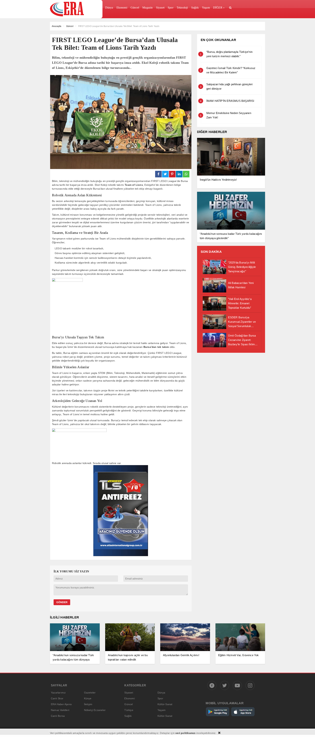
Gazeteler (90, 692)
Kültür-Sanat (165, 704)
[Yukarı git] (307, 729)
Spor (160, 698)
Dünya (161, 692)
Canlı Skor (57, 698)
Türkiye (128, 710)
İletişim (88, 704)
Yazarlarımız (58, 692)
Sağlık (128, 715)
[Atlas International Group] (120, 555)
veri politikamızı (185, 733)
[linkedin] (179, 174)
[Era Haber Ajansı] (75, 9)
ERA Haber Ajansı (61, 704)
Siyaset (128, 692)
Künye (88, 698)
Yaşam (162, 710)
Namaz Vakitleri (60, 710)
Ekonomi (129, 698)
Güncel (128, 704)
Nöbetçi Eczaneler (95, 710)
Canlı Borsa (58, 715)
